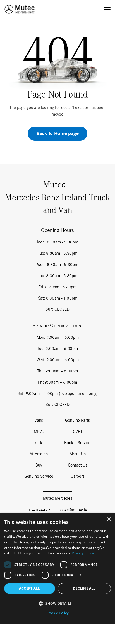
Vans (38, 420)
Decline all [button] (84, 588)
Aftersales (38, 453)
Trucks (38, 442)
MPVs (39, 431)
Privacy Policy (83, 553)
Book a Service (77, 442)
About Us (78, 453)
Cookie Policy (58, 612)
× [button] (109, 519)
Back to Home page (58, 133)
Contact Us (77, 465)
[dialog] (57, 568)
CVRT (77, 431)
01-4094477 (39, 509)
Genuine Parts (77, 420)
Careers (78, 476)
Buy (38, 465)
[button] (57, 603)
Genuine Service (38, 476)
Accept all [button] (29, 588)
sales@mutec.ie (73, 509)
